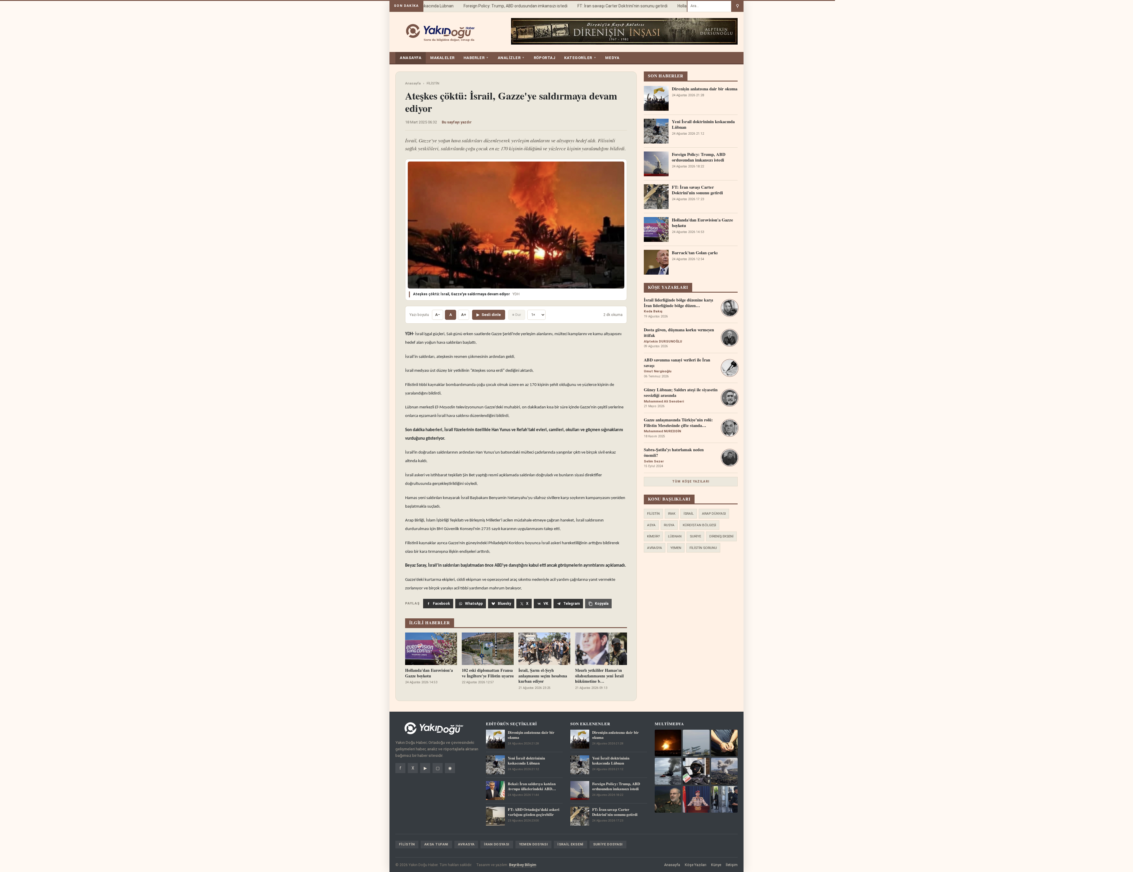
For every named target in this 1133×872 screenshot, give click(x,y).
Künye (716, 865)
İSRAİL (689, 513)
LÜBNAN (675, 536)
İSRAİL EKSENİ (570, 844)
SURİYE (695, 536)
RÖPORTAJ (544, 58)
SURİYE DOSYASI (608, 844)
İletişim (732, 865)
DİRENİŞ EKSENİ (721, 536)
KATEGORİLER (580, 58)
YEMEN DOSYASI (533, 844)
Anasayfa (413, 83)
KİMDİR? (653, 536)
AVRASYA (654, 548)
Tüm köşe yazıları (690, 481)
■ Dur (516, 314)
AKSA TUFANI (436, 844)
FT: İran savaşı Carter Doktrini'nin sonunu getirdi (609, 6)
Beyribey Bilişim (522, 865)
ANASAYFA (410, 58)
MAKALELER (442, 58)
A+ (463, 314)
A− (437, 314)
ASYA (651, 525)
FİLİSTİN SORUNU (703, 548)
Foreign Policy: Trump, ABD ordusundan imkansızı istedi (502, 6)
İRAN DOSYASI (496, 844)
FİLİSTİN (433, 83)
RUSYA (669, 525)
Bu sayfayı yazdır (457, 122)
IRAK (671, 513)
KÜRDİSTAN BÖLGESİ (699, 525)
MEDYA (612, 58)
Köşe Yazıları (695, 865)
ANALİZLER (511, 58)
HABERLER (476, 58)
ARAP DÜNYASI (714, 513)
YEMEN (675, 548)
